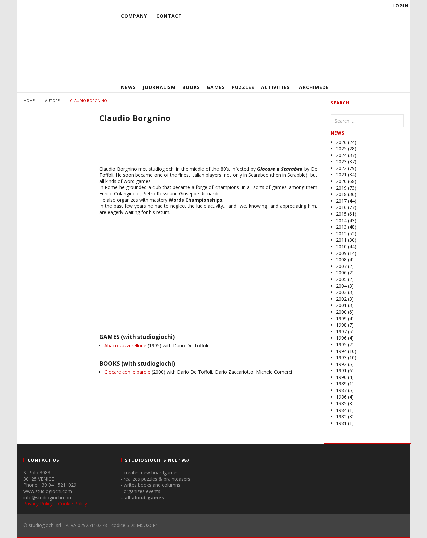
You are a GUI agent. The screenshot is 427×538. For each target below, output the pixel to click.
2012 (341, 233)
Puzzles (243, 87)
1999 (341, 318)
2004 (341, 286)
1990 (341, 377)
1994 (341, 351)
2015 (341, 214)
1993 (341, 357)
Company (134, 16)
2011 (341, 240)
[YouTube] (360, 72)
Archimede (314, 87)
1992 (341, 364)
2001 (341, 305)
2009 (341, 253)
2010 (341, 246)
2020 (341, 181)
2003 (341, 292)
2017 (341, 201)
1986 (341, 397)
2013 (341, 227)
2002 (341, 299)
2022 (341, 168)
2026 (341, 142)
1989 (341, 383)
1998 (341, 325)
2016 (341, 207)
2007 (341, 266)
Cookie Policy (72, 503)
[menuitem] (238, 38)
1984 (341, 410)
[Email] (384, 72)
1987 (341, 390)
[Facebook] (347, 72)
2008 (341, 259)
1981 (341, 423)
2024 (341, 155)
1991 (341, 370)
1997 (341, 331)
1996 (341, 338)
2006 (341, 272)
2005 (341, 279)
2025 (341, 148)
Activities (275, 87)
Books (191, 87)
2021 (341, 174)
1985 (341, 403)
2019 (341, 188)
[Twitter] (372, 72)
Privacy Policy (38, 503)
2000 (341, 312)
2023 (341, 161)
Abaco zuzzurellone (125, 345)
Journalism (159, 87)
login (400, 5)
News (128, 87)
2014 (341, 220)
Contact (169, 16)
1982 (341, 416)
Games (216, 87)
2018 (341, 194)
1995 (341, 344)
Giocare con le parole (127, 372)
